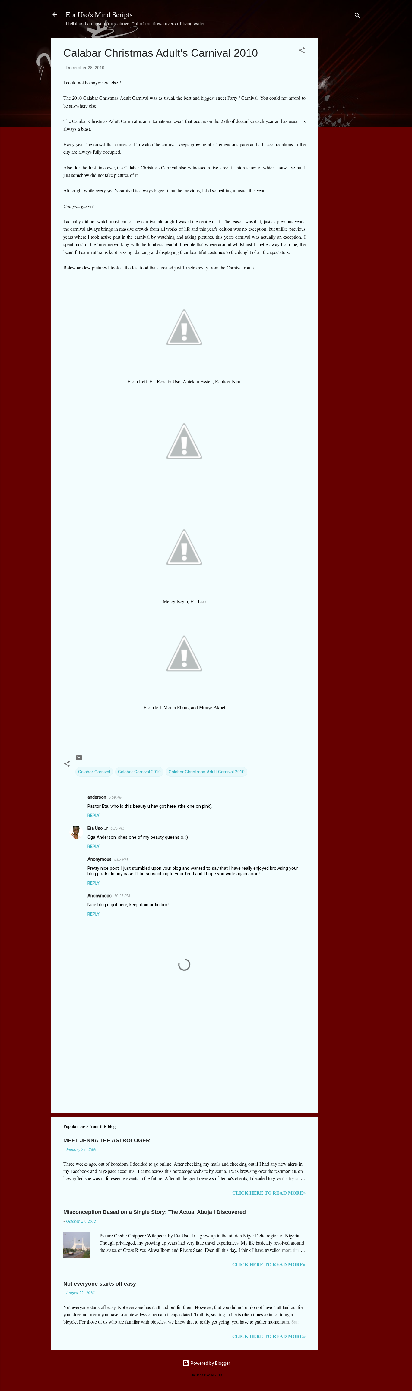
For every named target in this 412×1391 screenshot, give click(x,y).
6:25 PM (117, 828)
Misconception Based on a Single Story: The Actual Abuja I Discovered (154, 1212)
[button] (302, 51)
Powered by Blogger (209, 1363)
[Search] (357, 16)
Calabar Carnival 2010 (139, 772)
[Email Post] (79, 760)
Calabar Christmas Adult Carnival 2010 (207, 772)
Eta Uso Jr (97, 828)
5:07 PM (121, 859)
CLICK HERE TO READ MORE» (269, 1192)
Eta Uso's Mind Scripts (99, 14)
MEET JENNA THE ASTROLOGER (106, 1140)
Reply (93, 815)
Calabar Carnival (94, 772)
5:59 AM (115, 797)
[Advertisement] (341, 128)
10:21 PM (122, 896)
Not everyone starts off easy (99, 1284)
